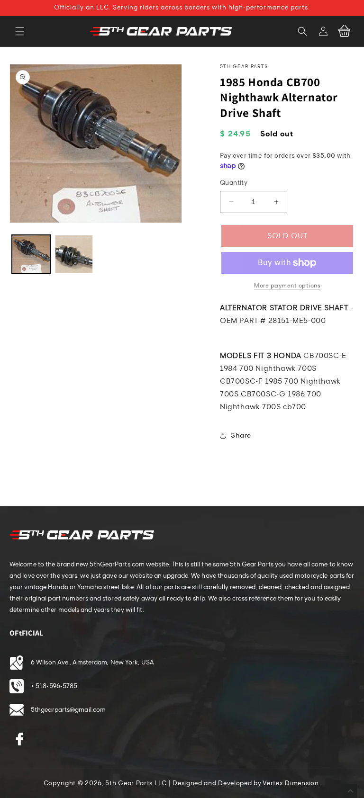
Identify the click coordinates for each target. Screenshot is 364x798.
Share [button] (241, 435)
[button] (19, 31)
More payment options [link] (287, 285)
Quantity (233, 183)
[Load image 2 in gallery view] (74, 254)
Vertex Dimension (290, 783)
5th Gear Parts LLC (136, 783)
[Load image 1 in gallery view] (31, 254)
